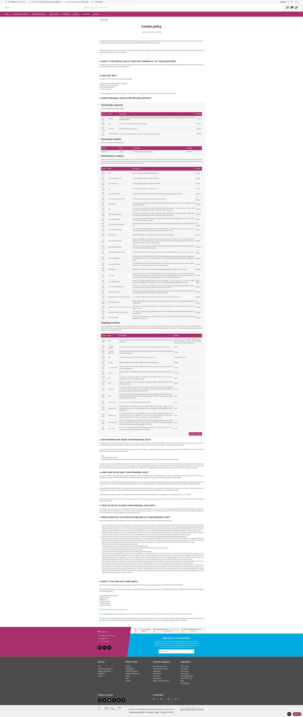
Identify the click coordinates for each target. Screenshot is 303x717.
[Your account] (287, 7)
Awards (127, 676)
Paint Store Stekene (131, 671)
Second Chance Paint (160, 666)
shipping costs (143, 709)
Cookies (156, 712)
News (127, 678)
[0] (283, 2)
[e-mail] (105, 648)
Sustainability (129, 669)
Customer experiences (132, 673)
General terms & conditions (136, 712)
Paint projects (185, 683)
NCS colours (185, 671)
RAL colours (184, 669)
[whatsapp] (109, 648)
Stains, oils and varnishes (161, 681)
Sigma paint (157, 671)
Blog (182, 681)
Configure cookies (195, 434)
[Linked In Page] (119, 700)
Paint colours (185, 666)
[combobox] (108, 8)
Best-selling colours (187, 676)
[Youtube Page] (109, 700)
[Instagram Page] (105, 700)
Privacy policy (104, 19)
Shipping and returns (104, 671)
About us (128, 666)
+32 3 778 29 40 (104, 641)
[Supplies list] (291, 7)
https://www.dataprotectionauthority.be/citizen (114, 609)
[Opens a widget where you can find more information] (297, 714)
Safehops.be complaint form (109, 620)
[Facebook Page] (100, 700)
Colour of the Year (186, 678)
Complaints (101, 673)
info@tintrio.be (125, 66)
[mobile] (100, 648)
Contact (100, 676)
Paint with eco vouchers (160, 669)
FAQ (99, 666)
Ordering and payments (105, 669)
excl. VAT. (290, 2)
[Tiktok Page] (123, 700)
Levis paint (156, 676)
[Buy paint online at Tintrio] (7, 7)
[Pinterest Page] (114, 700)
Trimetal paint (157, 678)
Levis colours (185, 673)
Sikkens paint (157, 673)
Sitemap (128, 681)
